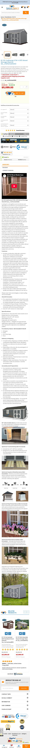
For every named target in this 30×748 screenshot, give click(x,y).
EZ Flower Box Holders (3, 117)
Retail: (3, 83)
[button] (1, 732)
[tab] (15, 164)
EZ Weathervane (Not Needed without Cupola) (4, 125)
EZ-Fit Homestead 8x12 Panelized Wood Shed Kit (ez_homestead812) (8, 639)
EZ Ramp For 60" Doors (4, 121)
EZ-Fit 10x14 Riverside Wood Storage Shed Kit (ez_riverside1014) (22, 638)
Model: (3, 80)
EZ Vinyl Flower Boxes (4, 113)
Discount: (11, 83)
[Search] (26, 12)
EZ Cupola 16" (4, 109)
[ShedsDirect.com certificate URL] (15, 673)
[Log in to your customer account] (25, 7)
